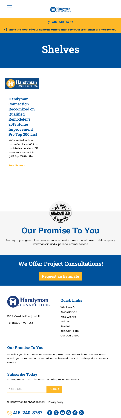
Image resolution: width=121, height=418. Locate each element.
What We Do (68, 307)
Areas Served (68, 312)
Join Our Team (69, 331)
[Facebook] (49, 412)
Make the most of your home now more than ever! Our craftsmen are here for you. (63, 29)
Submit (54, 389)
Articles (65, 321)
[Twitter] (81, 412)
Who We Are (68, 317)
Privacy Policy (56, 402)
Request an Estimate (60, 276)
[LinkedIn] (56, 412)
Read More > (17, 165)
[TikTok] (75, 412)
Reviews (65, 326)
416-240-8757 (62, 22)
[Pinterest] (68, 412)
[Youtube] (62, 412)
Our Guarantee (69, 335)
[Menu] (9, 7)
